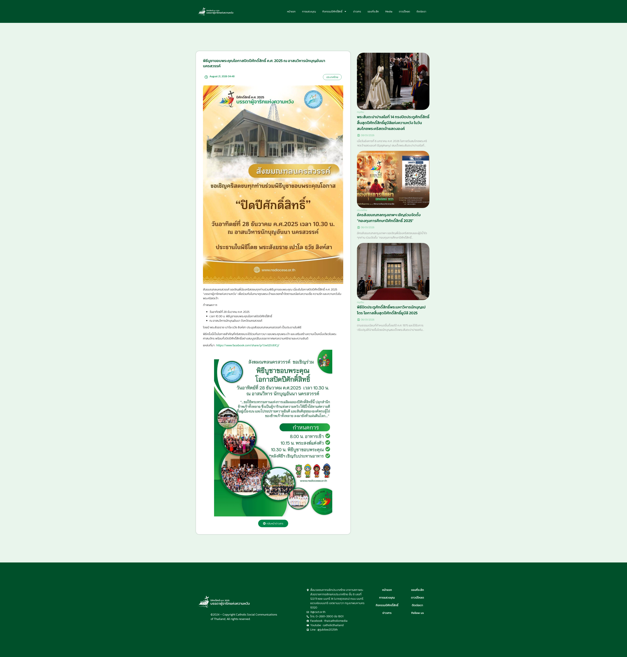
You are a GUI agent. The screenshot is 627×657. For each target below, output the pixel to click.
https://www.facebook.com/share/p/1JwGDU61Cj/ (247, 345)
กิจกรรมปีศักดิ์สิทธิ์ (332, 11)
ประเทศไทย (362, 210)
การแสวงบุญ (309, 11)
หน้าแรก (291, 11)
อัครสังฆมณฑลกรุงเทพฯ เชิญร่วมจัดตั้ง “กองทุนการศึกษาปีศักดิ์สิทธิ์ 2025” (389, 218)
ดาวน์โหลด (404, 11)
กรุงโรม (360, 112)
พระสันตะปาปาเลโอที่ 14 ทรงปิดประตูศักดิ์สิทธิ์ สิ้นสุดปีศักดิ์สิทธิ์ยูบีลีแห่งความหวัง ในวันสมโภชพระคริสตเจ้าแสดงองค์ (393, 122)
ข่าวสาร (357, 11)
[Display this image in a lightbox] (273, 433)
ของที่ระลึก (373, 11)
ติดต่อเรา (421, 11)
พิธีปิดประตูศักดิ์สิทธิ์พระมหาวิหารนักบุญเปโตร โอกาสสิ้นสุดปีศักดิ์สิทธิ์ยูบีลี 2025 (391, 310)
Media (388, 11)
